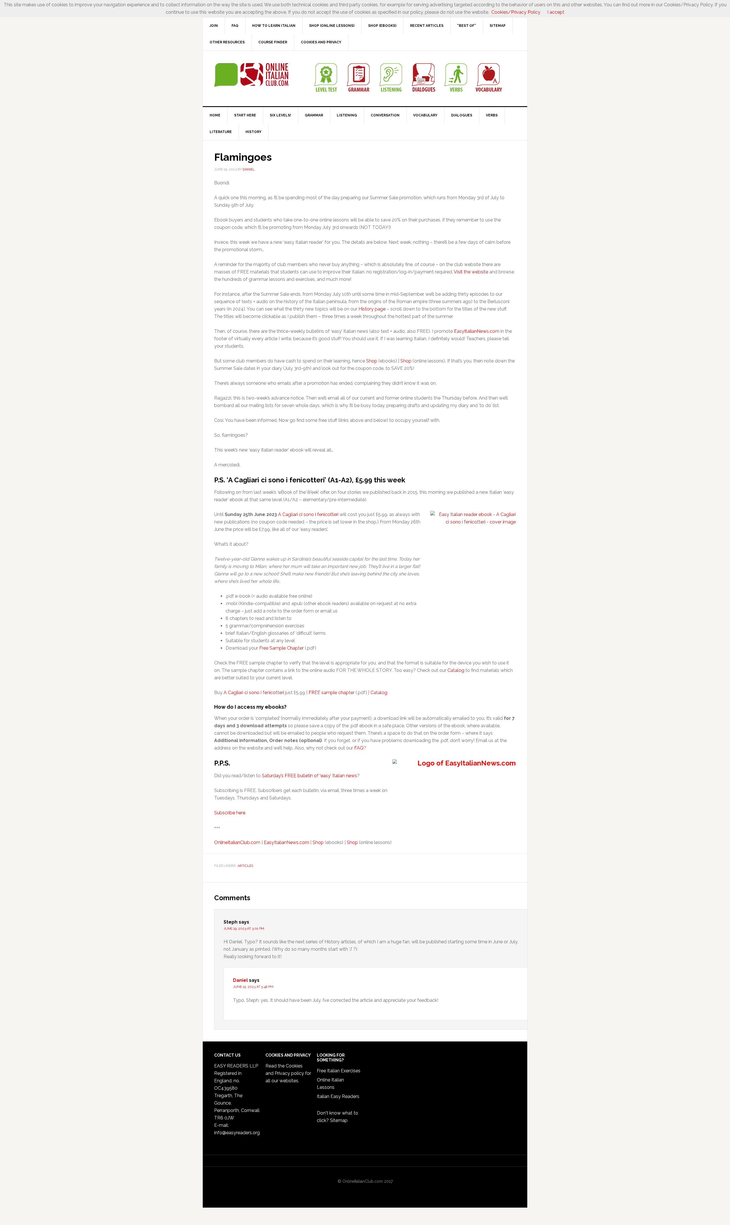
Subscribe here (229, 812)
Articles (245, 866)
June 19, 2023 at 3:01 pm (244, 928)
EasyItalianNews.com (476, 331)
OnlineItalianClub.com (237, 842)
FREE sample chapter (331, 692)
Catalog (455, 670)
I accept (555, 12)
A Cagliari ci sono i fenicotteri (308, 514)
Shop (371, 361)
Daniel (240, 980)
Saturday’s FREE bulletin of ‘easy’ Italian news (309, 775)
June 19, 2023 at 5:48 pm (253, 987)
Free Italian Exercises (338, 1070)
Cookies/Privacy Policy (515, 12)
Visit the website (471, 272)
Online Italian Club (251, 75)
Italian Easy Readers (338, 1096)
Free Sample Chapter (281, 648)
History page (372, 309)
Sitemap (339, 1120)
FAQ (359, 748)
